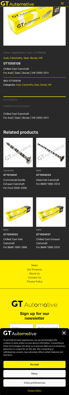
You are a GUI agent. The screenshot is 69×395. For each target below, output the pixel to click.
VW (41, 57)
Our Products (34, 269)
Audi (29, 52)
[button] (64, 333)
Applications (18, 52)
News (34, 265)
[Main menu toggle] (62, 3)
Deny (34, 373)
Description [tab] (10, 99)
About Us (34, 273)
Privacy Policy (34, 390)
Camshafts (16, 57)
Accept (34, 364)
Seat (26, 57)
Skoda (33, 57)
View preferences (34, 382)
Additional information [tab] (16, 106)
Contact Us (34, 277)
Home (6, 52)
